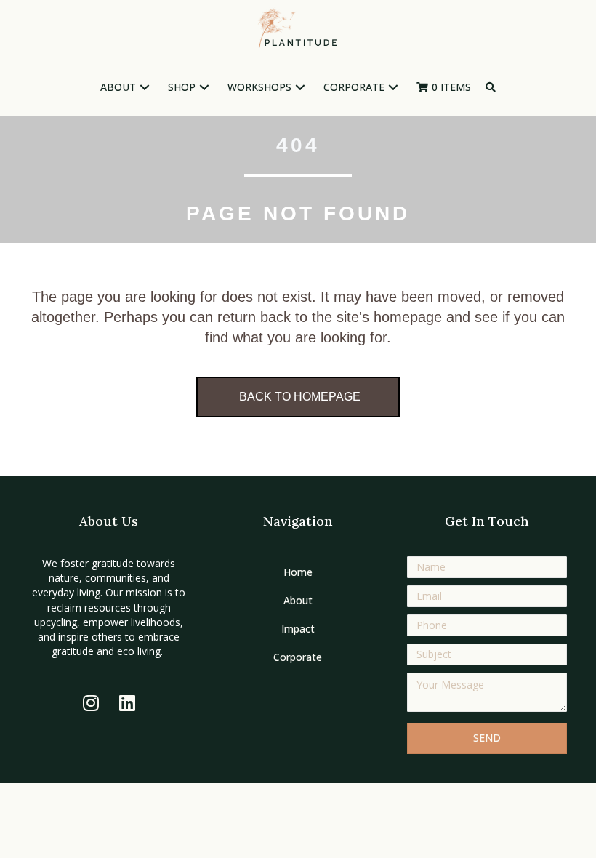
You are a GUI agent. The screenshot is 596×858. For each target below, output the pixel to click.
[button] (144, 87)
